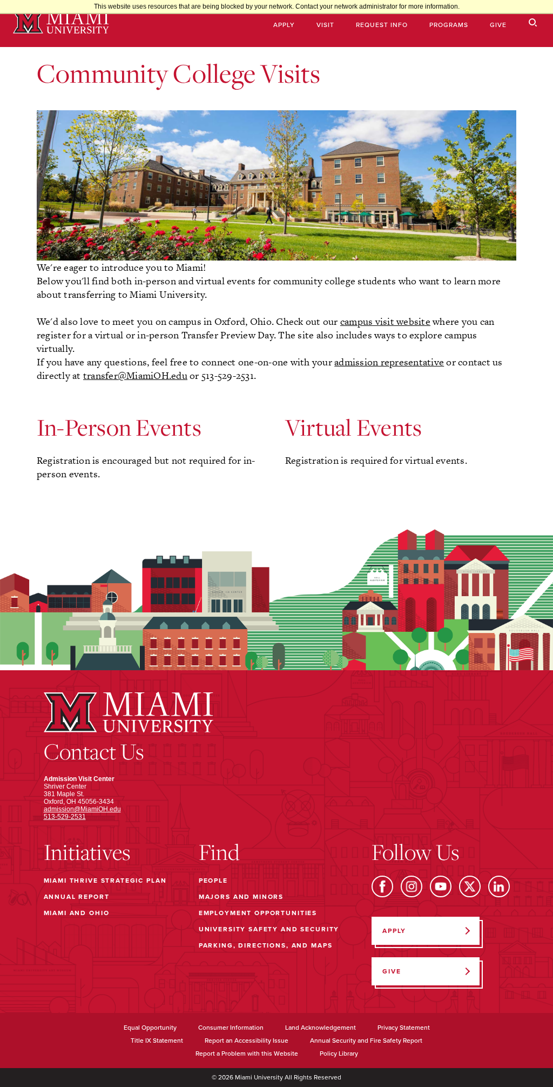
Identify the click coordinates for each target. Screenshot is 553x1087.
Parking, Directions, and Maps (266, 945)
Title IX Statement (157, 1040)
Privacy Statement (403, 1027)
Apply (284, 25)
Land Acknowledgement (320, 1027)
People (213, 880)
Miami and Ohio (77, 913)
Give (498, 25)
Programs (448, 25)
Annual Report (77, 897)
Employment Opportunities (258, 913)
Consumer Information (231, 1027)
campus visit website (385, 321)
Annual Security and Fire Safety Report (366, 1040)
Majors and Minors (241, 897)
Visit (325, 25)
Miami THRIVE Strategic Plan (105, 880)
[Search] (533, 23)
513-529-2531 (65, 817)
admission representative (389, 362)
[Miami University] (61, 23)
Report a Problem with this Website (246, 1053)
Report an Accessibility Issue (246, 1040)
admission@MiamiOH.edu (82, 809)
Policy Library (339, 1053)
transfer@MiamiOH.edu (135, 375)
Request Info (382, 25)
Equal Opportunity (150, 1027)
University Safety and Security (269, 929)
